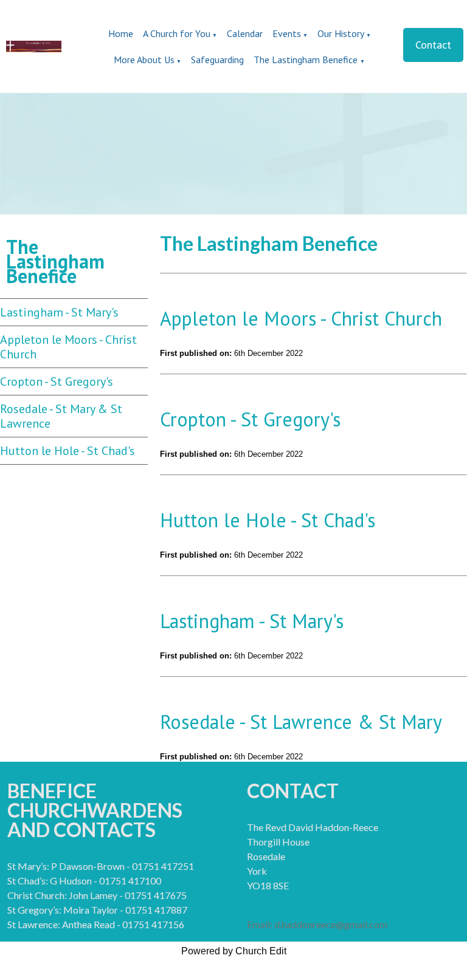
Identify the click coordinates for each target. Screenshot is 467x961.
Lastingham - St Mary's (59, 312)
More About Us (144, 59)
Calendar (245, 33)
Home (120, 33)
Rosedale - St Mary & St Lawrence (61, 416)
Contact (433, 45)
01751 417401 (278, 900)
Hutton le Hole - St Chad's (67, 451)
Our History (340, 33)
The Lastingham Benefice (307, 59)
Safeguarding (217, 59)
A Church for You (176, 33)
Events (286, 33)
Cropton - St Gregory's (56, 381)
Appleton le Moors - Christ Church (68, 347)
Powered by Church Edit (233, 951)
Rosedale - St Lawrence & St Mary (301, 721)
